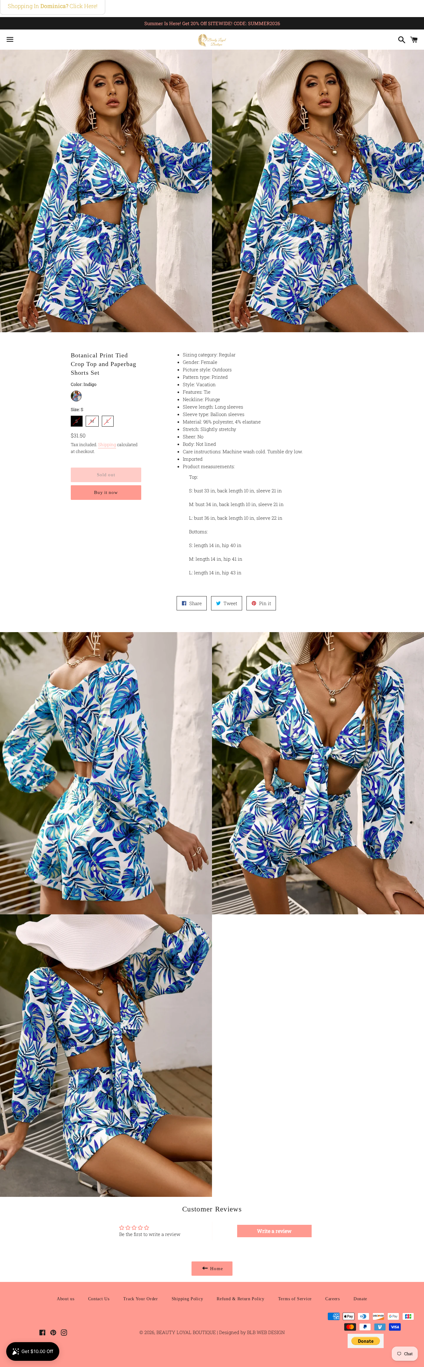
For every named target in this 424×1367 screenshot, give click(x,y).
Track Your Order (140, 1299)
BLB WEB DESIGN (265, 1332)
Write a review (274, 1231)
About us (65, 1299)
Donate (360, 1299)
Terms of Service (295, 1299)
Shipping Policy (187, 1299)
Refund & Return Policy (240, 1299)
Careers (332, 1299)
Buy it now (106, 492)
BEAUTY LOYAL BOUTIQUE (186, 1332)
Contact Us (99, 1299)
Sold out (106, 474)
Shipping (107, 444)
